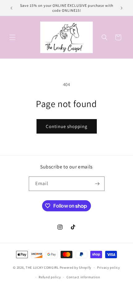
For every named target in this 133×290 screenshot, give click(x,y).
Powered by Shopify (76, 267)
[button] (12, 37)
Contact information (83, 277)
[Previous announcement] (11, 8)
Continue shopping (67, 126)
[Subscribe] (97, 183)
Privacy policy (108, 267)
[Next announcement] (121, 8)
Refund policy (50, 277)
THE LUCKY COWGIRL (42, 267)
